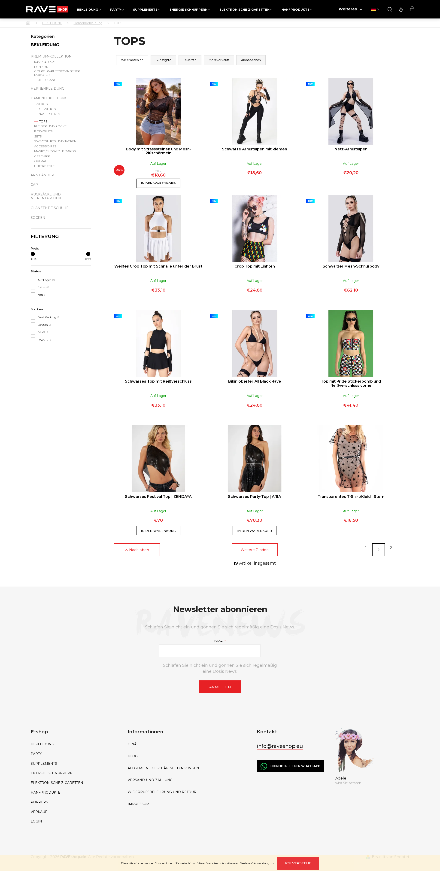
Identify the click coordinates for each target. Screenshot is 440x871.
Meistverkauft (219, 60)
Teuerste (190, 60)
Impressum (138, 804)
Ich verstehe (298, 863)
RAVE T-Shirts (49, 114)
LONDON (41, 67)
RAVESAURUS (44, 62)
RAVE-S (44, 339)
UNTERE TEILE (44, 166)
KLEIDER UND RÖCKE (50, 126)
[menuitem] (89, 9)
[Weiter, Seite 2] (378, 549)
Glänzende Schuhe (50, 208)
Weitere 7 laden (255, 550)
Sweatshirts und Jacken (55, 141)
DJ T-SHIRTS (47, 109)
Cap (34, 185)
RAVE (43, 332)
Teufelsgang (45, 80)
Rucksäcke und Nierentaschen (46, 196)
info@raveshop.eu (280, 746)
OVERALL (41, 161)
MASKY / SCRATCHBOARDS (55, 151)
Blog (133, 756)
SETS (38, 136)
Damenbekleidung (49, 98)
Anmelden (220, 687)
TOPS (43, 121)
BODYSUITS (43, 131)
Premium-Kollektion (51, 56)
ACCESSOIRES (45, 146)
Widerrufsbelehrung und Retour (162, 792)
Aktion (43, 287)
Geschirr (42, 156)
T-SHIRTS (41, 104)
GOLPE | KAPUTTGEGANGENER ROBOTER (57, 73)
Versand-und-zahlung (150, 780)
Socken (38, 218)
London (44, 324)
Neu (41, 294)
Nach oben (139, 550)
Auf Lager (46, 280)
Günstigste (163, 60)
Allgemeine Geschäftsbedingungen (163, 768)
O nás (133, 744)
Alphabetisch (251, 60)
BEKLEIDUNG (45, 44)
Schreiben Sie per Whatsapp (295, 766)
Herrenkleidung (47, 88)
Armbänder (42, 175)
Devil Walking (48, 317)
